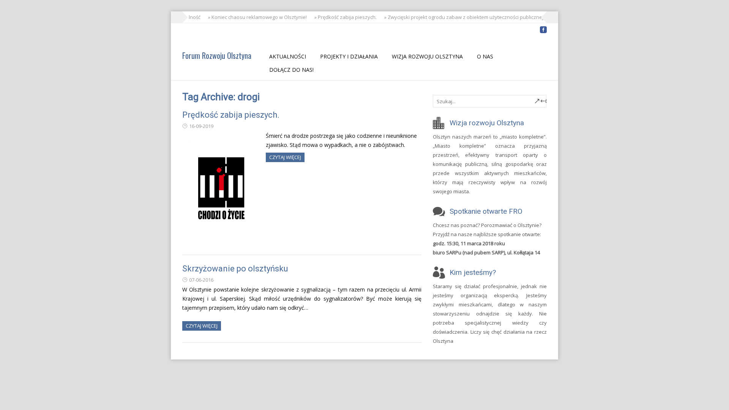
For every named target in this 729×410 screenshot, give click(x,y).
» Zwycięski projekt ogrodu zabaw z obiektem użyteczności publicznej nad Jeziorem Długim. (486, 17)
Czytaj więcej (285, 157)
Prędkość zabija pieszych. (230, 115)
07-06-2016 (201, 279)
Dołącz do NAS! (291, 70)
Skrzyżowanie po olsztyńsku (235, 268)
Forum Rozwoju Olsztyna (216, 55)
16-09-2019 (201, 126)
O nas (485, 56)
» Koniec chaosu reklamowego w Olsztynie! (255, 17)
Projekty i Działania (349, 56)
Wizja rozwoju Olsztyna (427, 56)
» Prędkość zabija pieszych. (343, 17)
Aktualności (287, 56)
